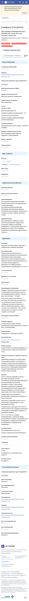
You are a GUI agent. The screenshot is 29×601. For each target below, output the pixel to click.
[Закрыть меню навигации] (25, 597)
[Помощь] (23, 2)
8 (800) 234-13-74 (5, 557)
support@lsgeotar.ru (6, 566)
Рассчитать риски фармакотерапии (10, 339)
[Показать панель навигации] (2, 2)
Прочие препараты (15, 164)
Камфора (4, 90)
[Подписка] (20, 2)
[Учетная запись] (26, 2)
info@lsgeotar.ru (5, 561)
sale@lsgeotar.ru (19, 557)
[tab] (11, 56)
